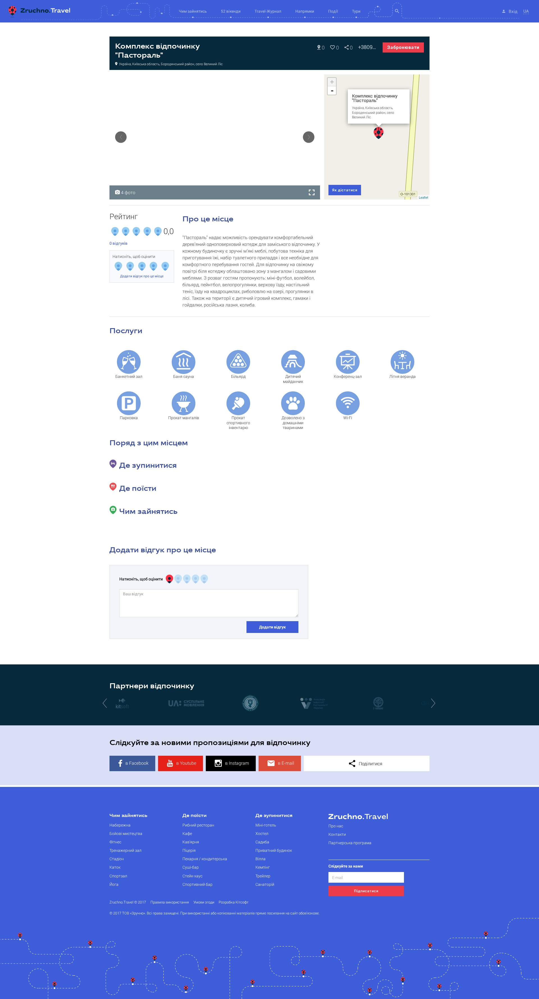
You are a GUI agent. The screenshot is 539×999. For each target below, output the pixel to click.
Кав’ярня (190, 841)
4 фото (127, 192)
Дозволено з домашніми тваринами (293, 420)
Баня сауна (183, 376)
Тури (356, 11)
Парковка (129, 417)
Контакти (337, 834)
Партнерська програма (349, 842)
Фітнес (115, 841)
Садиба (262, 841)
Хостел (261, 833)
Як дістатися (344, 189)
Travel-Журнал (268, 11)
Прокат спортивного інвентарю (238, 420)
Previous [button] (121, 137)
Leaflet (423, 197)
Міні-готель (265, 825)
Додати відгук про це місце (141, 276)
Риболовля (185, 80)
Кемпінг (262, 867)
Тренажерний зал (125, 850)
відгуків (118, 243)
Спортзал (118, 875)
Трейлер (262, 875)
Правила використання (169, 902)
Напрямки (304, 11)
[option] (214, 136)
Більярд (238, 376)
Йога (113, 884)
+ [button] (332, 81)
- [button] (332, 90)
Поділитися (370, 763)
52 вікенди (231, 11)
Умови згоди (203, 902)
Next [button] (308, 137)
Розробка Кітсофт (233, 902)
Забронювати (403, 47)
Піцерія (189, 850)
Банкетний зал (128, 376)
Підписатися (366, 890)
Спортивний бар (197, 884)
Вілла (260, 858)
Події (333, 11)
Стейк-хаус (192, 875)
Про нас (335, 825)
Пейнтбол (124, 80)
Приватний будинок (273, 850)
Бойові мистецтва (125, 833)
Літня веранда (402, 376)
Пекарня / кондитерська (204, 858)
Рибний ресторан (198, 825)
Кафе (187, 833)
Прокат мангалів (183, 417)
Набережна (120, 825)
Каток (114, 867)
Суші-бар (190, 867)
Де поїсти (194, 816)
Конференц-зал (348, 376)
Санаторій (264, 884)
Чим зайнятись (128, 816)
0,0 (168, 231)
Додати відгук (272, 627)
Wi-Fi (347, 417)
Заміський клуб (154, 80)
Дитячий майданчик (293, 379)
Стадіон (116, 858)
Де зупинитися (274, 816)
